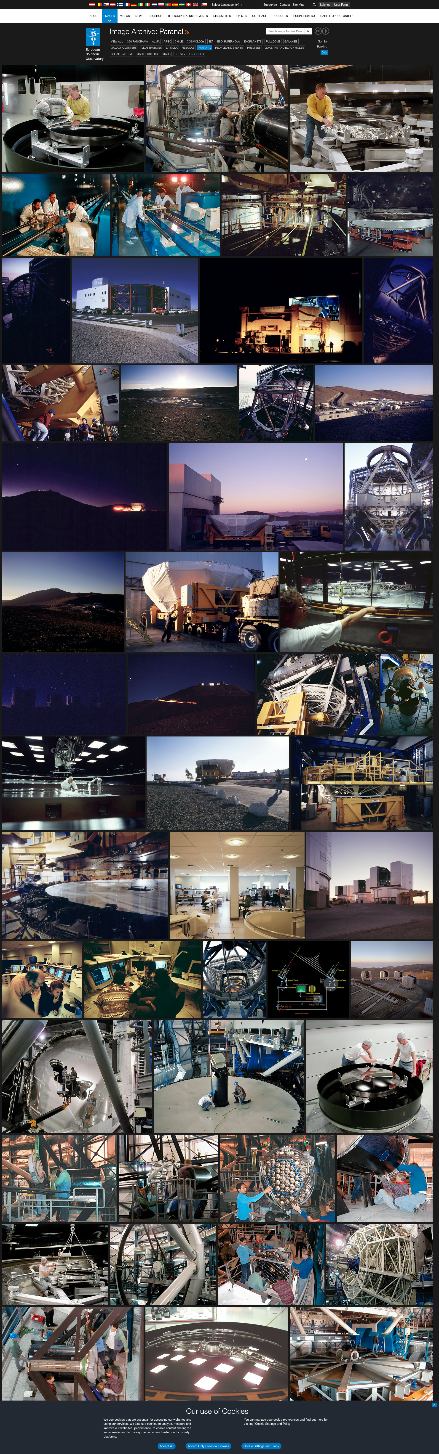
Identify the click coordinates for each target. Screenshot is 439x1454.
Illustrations (151, 47)
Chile (179, 41)
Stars (166, 54)
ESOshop (155, 16)
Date (324, 52)
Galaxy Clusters (124, 47)
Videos (125, 16)
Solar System (121, 54)
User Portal (341, 4)
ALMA (156, 41)
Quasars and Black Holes (284, 47)
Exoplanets (253, 41)
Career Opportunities (336, 16)
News (139, 16)
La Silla (172, 47)
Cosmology (195, 41)
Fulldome (273, 41)
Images (109, 16)
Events (241, 16)
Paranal (204, 47)
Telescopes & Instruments (188, 16)
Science (325, 4)
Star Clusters (147, 54)
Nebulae (188, 47)
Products (280, 16)
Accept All (166, 1446)
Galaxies (290, 41)
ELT (211, 41)
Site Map (299, 4)
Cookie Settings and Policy (261, 1446)
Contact (285, 4)
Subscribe (270, 4)
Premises (254, 47)
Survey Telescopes (189, 54)
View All (117, 41)
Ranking (322, 46)
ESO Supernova (228, 41)
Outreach (259, 16)
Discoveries (222, 16)
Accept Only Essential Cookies (208, 1446)
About (94, 16)
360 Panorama (137, 41)
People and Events (229, 47)
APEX (167, 41)
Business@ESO (304, 16)
